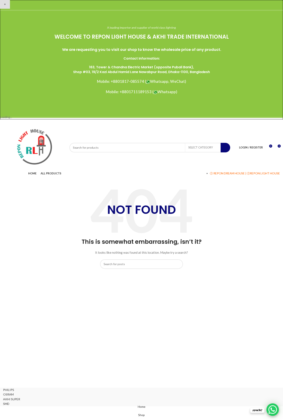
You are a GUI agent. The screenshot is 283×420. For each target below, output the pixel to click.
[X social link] (261, 122)
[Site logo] (34, 147)
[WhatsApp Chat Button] (272, 409)
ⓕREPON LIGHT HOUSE (263, 173)
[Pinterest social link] (277, 122)
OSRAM (8, 394)
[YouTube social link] (272, 122)
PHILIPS (8, 390)
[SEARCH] (225, 147)
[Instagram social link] (266, 122)
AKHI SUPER (11, 399)
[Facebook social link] (256, 122)
